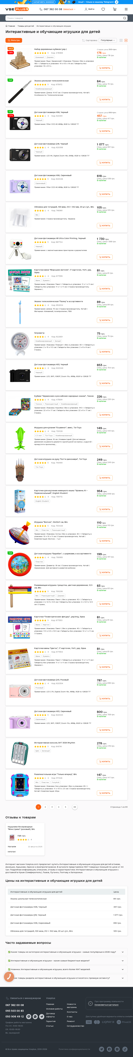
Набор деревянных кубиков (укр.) (50, 49)
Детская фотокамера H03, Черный (51, 364)
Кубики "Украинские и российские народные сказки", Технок (64, 396)
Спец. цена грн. (105, 55)
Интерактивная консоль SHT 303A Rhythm (54, 743)
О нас (69, 1016)
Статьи (49, 1026)
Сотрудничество (75, 1026)
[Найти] (125, 18)
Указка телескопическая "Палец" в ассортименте (58, 301)
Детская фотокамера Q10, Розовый (51, 680)
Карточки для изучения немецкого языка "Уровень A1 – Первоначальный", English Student (61, 491)
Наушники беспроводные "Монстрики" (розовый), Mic (21, 828)
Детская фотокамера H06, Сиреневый (52, 175)
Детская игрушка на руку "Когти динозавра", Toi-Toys (60, 459)
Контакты (72, 1012)
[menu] (125, 9)
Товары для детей (26, 26)
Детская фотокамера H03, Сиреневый (52, 711)
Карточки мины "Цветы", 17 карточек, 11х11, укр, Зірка (60, 648)
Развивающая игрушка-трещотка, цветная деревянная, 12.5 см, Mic (63, 586)
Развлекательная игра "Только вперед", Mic (55, 774)
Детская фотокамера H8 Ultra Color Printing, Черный (60, 238)
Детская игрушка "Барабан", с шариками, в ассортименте (62, 554)
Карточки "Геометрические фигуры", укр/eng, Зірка (59, 617)
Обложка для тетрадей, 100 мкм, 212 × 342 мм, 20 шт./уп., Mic (64, 207)
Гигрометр (39, 333)
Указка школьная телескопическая (51, 81)
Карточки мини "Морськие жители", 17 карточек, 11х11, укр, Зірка (62, 271)
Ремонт (71, 1021)
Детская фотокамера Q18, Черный (51, 144)
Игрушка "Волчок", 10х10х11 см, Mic (51, 522)
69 (75, 807)
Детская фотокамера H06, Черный (51, 112)
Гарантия (50, 1021)
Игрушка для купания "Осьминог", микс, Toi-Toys (57, 428)
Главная (11, 26)
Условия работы (54, 1009)
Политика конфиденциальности (74, 1049)
